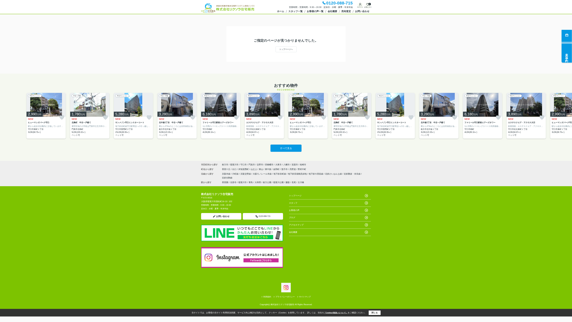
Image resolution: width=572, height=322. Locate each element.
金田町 (276, 169)
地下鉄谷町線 (280, 174)
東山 (261, 169)
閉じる (375, 312)
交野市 (260, 164)
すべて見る (286, 148)
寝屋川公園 (278, 182)
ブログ (292, 217)
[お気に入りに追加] (61, 117)
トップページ (295, 195)
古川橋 (301, 182)
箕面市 (295, 164)
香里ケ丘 (226, 169)
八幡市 (286, 164)
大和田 (258, 182)
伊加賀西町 (243, 169)
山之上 (254, 169)
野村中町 (302, 169)
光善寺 (233, 182)
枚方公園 (267, 182)
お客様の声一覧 (315, 11)
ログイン (360, 7)
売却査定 (346, 11)
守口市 (243, 164)
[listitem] (221, 116)
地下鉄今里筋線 (316, 174)
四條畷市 (269, 164)
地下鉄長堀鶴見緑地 (297, 174)
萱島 (251, 182)
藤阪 (288, 182)
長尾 (294, 182)
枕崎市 (303, 164)
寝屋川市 (234, 164)
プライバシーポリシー (285, 297)
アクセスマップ (296, 225)
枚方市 (225, 164)
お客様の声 (294, 210)
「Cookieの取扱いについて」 (336, 313)
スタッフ (293, 203)
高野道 (293, 169)
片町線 (235, 174)
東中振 (268, 169)
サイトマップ (305, 297)
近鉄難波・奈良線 (352, 174)
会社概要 (332, 11)
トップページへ (286, 49)
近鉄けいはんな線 (333, 174)
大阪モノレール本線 (262, 174)
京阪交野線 (245, 174)
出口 (234, 169)
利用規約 (267, 297)
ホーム (280, 11)
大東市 (278, 164)
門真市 (252, 164)
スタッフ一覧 (295, 11)
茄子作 (284, 169)
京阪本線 (226, 174)
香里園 (225, 182)
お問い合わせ (362, 11)
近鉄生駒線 (227, 178)
